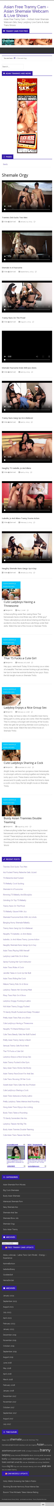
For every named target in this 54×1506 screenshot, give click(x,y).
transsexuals (16, 1459)
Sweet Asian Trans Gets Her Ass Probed (19, 1085)
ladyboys (22, 1445)
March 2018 (8, 1379)
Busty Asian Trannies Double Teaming (18, 1129)
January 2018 (8, 1391)
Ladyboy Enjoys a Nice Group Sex (25, 707)
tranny (45, 1450)
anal (41, 1455)
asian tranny (12, 1470)
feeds (5, 164)
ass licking (38, 1462)
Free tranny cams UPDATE (21, 1247)
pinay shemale (16, 1455)
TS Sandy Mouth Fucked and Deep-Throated (21, 1012)
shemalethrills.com (31, 1459)
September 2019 (10, 1352)
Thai (37, 1440)
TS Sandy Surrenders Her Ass (15, 1118)
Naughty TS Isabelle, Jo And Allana (16, 468)
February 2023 (9, 1324)
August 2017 (8, 1419)
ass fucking (48, 1445)
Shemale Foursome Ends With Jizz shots (19, 368)
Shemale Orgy (9, 1224)
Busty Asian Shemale (11, 1196)
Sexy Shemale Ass (10, 1207)
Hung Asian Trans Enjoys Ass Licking (18, 1107)
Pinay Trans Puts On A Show (14, 995)
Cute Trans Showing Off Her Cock (16, 1079)
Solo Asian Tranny (10, 1229)
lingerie (33, 1445)
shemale (16, 1439)
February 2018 (9, 1385)
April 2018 (7, 1374)
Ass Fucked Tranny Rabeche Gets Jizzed (19, 872)
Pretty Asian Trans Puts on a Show (16, 1018)
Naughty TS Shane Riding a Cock (16, 1029)
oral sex (25, 1462)
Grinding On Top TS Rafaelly (14, 900)
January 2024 (8, 1296)
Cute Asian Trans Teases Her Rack (16, 1135)
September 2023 (10, 1301)
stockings (32, 1440)
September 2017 (9, 1413)
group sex (25, 1440)
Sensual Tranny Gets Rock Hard (16, 1046)
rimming (36, 1455)
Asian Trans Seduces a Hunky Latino (17, 1096)
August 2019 (8, 1357)
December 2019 (9, 1335)
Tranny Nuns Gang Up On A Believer (17, 418)
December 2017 (9, 1396)
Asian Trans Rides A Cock (13, 967)
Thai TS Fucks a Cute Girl (20, 658)
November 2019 (9, 1340)
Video (6, 222)
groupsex (42, 1459)
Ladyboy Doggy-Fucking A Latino (17, 1001)
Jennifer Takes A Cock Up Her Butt (17, 973)
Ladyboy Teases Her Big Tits (14, 1124)
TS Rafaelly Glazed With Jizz (15, 912)
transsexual (47, 1455)
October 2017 (8, 1407)
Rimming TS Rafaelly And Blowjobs (17, 895)
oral (23, 1451)
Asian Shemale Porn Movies (9, 585)
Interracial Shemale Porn (13, 1201)
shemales (31, 1462)
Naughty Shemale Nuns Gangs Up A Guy (19, 568)
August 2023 (8, 1307)
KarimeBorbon (9, 1264)
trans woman (8, 1462)
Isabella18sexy (9, 1269)
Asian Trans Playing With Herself (16, 951)
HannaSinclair (8, 1280)
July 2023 (7, 1312)
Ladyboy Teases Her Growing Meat (17, 990)
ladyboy (6, 1455)
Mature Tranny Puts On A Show (15, 984)
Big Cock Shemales (11, 1190)
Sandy (48, 1459)
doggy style (5, 1440)
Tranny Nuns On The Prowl (13, 317)
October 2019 (8, 1346)
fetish (31, 1455)
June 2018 (7, 1363)
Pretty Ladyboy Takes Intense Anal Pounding (21, 1102)
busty (4, 1459)
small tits (18, 1462)
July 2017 (7, 1424)
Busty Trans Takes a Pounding (15, 1113)
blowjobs (25, 1455)
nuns (9, 1459)
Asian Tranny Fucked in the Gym (16, 1062)
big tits (10, 1466)
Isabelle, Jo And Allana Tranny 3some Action (20, 518)
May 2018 (7, 1368)
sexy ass (4, 1469)
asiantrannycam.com (11, 1450)
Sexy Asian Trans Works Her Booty (17, 1068)
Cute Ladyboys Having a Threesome (18, 1023)
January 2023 (8, 1329)
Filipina (4, 1466)
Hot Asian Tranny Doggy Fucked (16, 1006)
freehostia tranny (6, 1499)
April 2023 (7, 1318)
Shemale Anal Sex (10, 1213)
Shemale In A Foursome (12, 267)
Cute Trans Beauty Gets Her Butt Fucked (19, 1034)
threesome (35, 1451)
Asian (40, 1444)
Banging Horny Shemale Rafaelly (16, 923)
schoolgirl (29, 1451)
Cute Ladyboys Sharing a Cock (23, 763)
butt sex (28, 1445)
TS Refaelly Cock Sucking (13, 884)
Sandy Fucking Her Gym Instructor (17, 962)
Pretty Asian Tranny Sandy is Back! (17, 1040)
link (51, 1467)
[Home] (14, 58)
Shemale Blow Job (10, 1218)
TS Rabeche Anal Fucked (13, 878)
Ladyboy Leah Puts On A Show (15, 956)
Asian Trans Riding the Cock (14, 979)
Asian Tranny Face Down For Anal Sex (18, 1074)
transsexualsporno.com (10, 1445)
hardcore (46, 1462)
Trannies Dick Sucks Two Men (14, 217)
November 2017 (9, 1402)
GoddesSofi (8, 1275)
